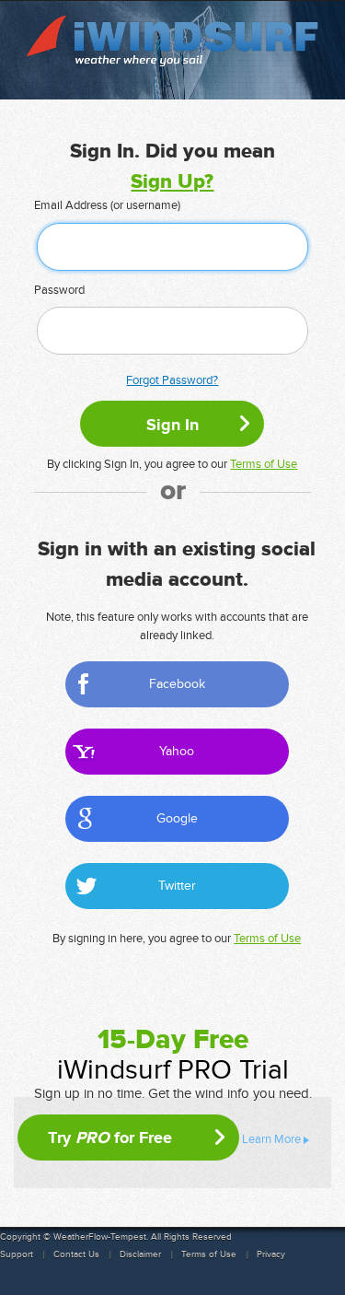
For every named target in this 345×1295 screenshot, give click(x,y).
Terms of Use (263, 464)
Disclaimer (140, 1254)
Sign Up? (172, 181)
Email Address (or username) (107, 205)
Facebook (177, 684)
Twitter (177, 885)
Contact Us (76, 1254)
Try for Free (110, 1137)
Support (16, 1254)
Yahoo (176, 751)
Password (59, 290)
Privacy (271, 1254)
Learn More (271, 1139)
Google (177, 818)
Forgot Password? (172, 380)
